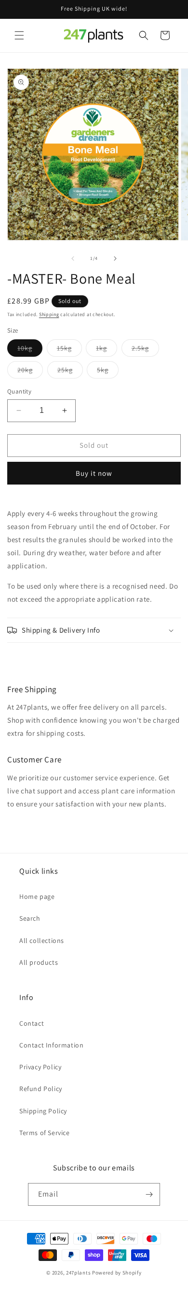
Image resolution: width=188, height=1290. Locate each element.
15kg (69, 350)
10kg (29, 350)
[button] (19, 35)
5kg (108, 372)
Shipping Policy (43, 1111)
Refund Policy (40, 1088)
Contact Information (51, 1045)
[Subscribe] (149, 1194)
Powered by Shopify (117, 1272)
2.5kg (145, 350)
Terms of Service (44, 1132)
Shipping (49, 314)
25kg (70, 372)
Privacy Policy (40, 1066)
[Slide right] (115, 258)
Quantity (19, 391)
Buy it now (94, 473)
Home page (36, 896)
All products (38, 962)
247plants (78, 1272)
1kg (106, 350)
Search (29, 918)
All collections (41, 940)
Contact (31, 1023)
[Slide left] (72, 258)
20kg (30, 372)
